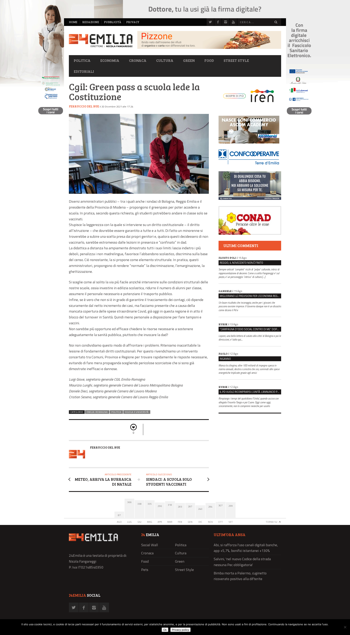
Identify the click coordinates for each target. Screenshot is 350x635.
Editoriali (84, 71)
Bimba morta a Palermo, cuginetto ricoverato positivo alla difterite (240, 576)
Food (209, 60)
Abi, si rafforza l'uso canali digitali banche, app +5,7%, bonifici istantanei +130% (246, 548)
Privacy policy (180, 629)
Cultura (164, 60)
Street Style (236, 60)
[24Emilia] (100, 40)
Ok (165, 629)
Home (73, 22)
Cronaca (137, 60)
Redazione (90, 22)
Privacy (132, 22)
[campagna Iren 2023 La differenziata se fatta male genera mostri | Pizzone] (209, 48)
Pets (144, 569)
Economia (109, 60)
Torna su (271, 522)
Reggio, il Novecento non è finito (241, 263)
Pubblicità (112, 22)
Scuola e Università (137, 412)
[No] (345, 627)
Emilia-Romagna (97, 412)
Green (189, 60)
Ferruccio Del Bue (84, 106)
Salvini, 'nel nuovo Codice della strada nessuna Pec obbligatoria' (242, 562)
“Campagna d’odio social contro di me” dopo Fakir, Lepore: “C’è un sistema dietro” (250, 329)
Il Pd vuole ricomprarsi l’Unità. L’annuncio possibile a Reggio (250, 392)
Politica (82, 60)
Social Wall (149, 545)
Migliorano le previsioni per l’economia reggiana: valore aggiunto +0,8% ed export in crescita (250, 296)
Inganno (225, 359)
